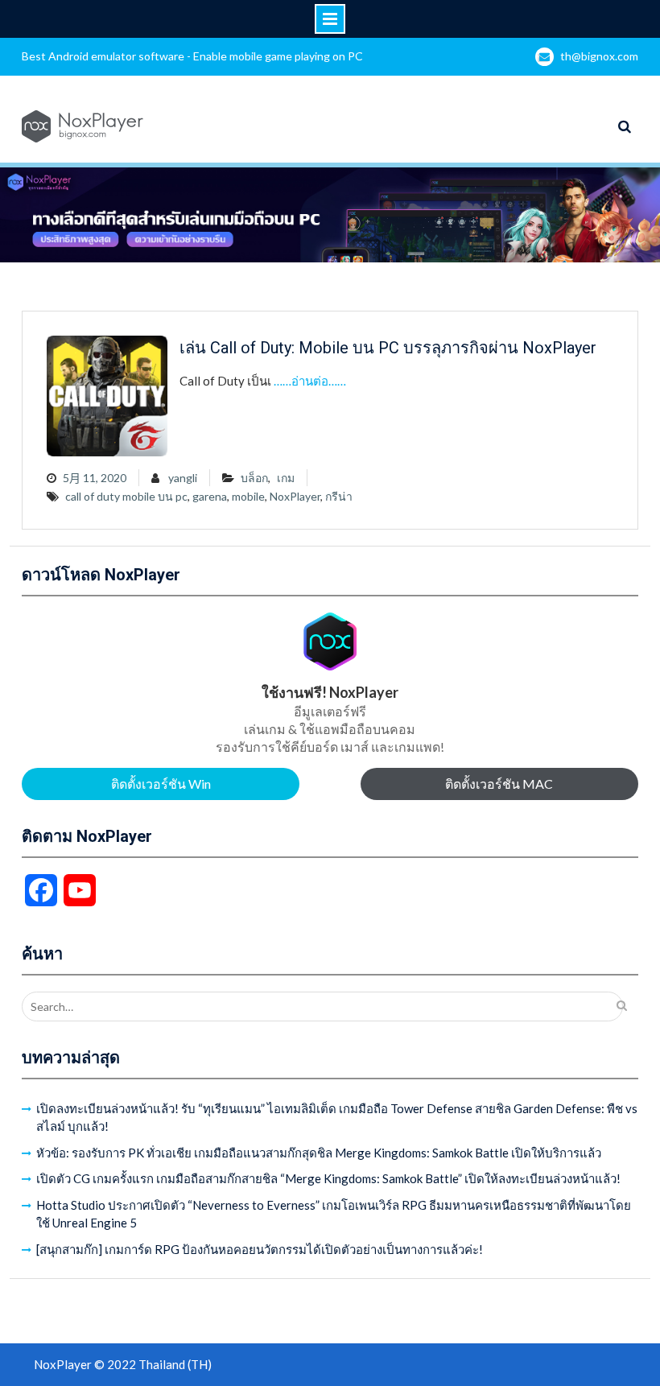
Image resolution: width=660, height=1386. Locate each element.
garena (209, 496)
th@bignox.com (599, 56)
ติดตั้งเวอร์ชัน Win (161, 783)
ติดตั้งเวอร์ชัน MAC (499, 783)
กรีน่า (339, 496)
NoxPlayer (295, 496)
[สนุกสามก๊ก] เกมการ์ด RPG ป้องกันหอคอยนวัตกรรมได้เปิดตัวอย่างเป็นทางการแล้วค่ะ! (259, 1249)
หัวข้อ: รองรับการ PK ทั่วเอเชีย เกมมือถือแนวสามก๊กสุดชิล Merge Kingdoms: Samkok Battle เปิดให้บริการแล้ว (318, 1152)
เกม (286, 478)
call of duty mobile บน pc (126, 496)
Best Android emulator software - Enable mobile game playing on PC (192, 56)
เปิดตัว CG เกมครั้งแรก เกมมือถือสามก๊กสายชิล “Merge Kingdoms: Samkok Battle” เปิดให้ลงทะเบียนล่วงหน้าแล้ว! (328, 1178)
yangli (182, 478)
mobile (248, 496)
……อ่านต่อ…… (310, 380)
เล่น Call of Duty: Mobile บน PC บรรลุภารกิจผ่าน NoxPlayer (387, 347)
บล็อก (254, 478)
